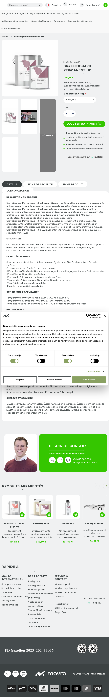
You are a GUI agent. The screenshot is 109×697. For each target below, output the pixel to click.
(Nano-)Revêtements (40, 610)
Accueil (4, 36)
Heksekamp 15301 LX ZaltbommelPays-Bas (66, 608)
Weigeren (20, 380)
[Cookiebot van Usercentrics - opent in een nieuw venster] (88, 316)
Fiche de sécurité (40, 184)
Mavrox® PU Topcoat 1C (14, 525)
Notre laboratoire (11, 588)
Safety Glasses (94, 523)
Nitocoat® (68, 523)
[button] (53, 5)
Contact (59, 596)
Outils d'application (39, 626)
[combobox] (25, 5)
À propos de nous (11, 584)
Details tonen (93, 371)
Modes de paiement (65, 588)
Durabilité (6, 592)
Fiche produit (73, 184)
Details (12, 184)
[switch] (41, 361)
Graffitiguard (41, 523)
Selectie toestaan (54, 380)
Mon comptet (62, 584)
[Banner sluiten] (105, 316)
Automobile (34, 614)
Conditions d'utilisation (14, 596)
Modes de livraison (65, 592)
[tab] (12, 184)
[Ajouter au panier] (22, 514)
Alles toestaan (89, 380)
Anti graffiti (34, 581)
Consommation (18, 190)
